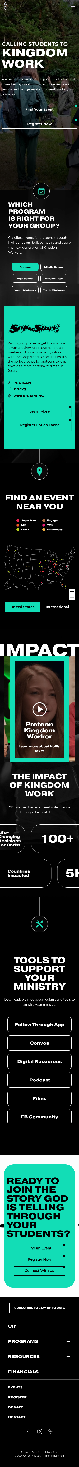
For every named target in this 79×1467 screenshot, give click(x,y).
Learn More (39, 411)
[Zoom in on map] (72, 591)
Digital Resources (39, 1061)
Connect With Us (39, 1271)
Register (17, 1397)
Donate (15, 1407)
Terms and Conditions (31, 1452)
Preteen (25, 267)
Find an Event (39, 1248)
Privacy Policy (51, 1452)
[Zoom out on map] (72, 597)
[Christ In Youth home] (5, 6)
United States (22, 607)
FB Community (39, 1116)
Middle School (53, 267)
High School (25, 278)
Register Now (39, 124)
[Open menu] (73, 6)
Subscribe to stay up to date (39, 1307)
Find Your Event (39, 109)
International (57, 607)
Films (39, 1098)
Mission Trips (54, 278)
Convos (39, 1043)
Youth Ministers (25, 290)
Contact (16, 1417)
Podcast (39, 1080)
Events (15, 1387)
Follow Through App (39, 1024)
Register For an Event (39, 425)
